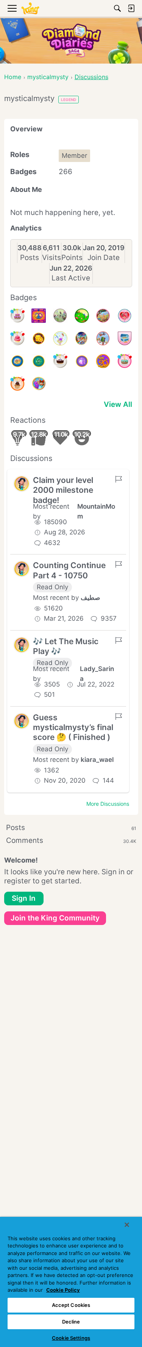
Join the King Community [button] (55, 918)
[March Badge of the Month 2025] (103, 315)
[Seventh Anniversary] (17, 315)
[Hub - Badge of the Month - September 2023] (82, 361)
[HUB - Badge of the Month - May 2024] (17, 361)
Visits (51, 257)
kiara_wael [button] (97, 759)
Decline (71, 1322)
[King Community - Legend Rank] (124, 338)
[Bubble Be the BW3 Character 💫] (60, 315)
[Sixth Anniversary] (17, 338)
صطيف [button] (90, 597)
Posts (29, 257)
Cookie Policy (63, 1290)
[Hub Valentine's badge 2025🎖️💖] (124, 315)
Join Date (103, 257)
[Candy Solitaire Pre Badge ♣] (38, 338)
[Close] (127, 1224)
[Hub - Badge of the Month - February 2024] (38, 361)
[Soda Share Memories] (38, 384)
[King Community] (30, 8)
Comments (71, 840)
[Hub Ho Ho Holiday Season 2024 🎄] (82, 338)
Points (72, 257)
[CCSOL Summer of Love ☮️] (38, 315)
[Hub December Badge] (103, 338)
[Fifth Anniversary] (60, 361)
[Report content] (118, 479)
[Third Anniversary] (17, 384)
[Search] (117, 8)
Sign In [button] (24, 898)
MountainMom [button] (96, 511)
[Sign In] (131, 8)
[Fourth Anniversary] (124, 361)
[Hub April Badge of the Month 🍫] (82, 315)
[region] (71, 1282)
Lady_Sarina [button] (97, 673)
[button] (21, 483)
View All (118, 404)
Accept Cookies (71, 1305)
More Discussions (107, 803)
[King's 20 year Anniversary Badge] (103, 361)
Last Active (70, 278)
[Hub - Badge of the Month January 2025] (60, 338)
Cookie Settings (71, 1338)
